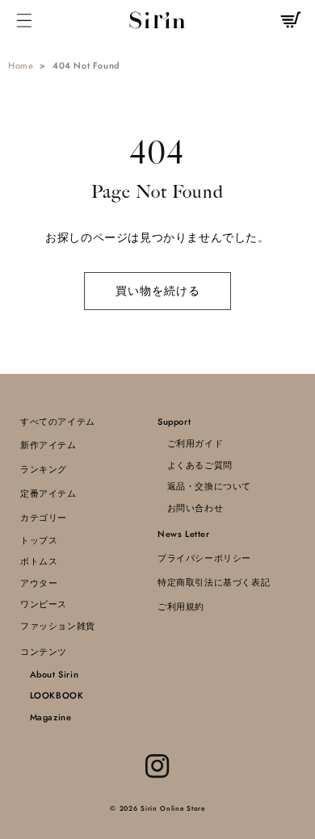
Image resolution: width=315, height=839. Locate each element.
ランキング (43, 469)
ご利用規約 (181, 606)
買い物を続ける (158, 291)
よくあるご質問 (195, 465)
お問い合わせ (190, 507)
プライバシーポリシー (204, 558)
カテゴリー (43, 517)
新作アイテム (48, 444)
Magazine (45, 717)
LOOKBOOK (51, 695)
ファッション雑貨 (57, 625)
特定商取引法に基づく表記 (214, 582)
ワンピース (43, 604)
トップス (38, 540)
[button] (24, 19)
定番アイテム (48, 493)
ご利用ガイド (190, 443)
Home (20, 65)
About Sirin (49, 674)
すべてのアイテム (57, 421)
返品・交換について (204, 486)
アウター (38, 583)
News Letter (184, 533)
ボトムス (38, 561)
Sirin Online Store (173, 808)
